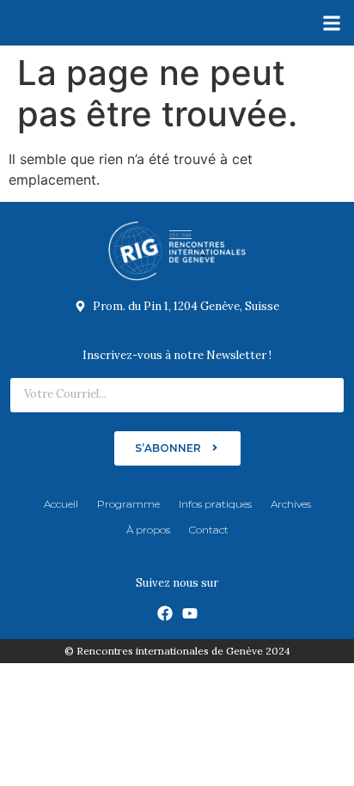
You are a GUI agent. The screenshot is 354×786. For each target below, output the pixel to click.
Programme (128, 503)
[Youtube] (190, 613)
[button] (331, 23)
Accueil (61, 503)
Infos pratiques (215, 503)
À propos (148, 529)
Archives (291, 503)
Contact (209, 529)
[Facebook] (165, 613)
